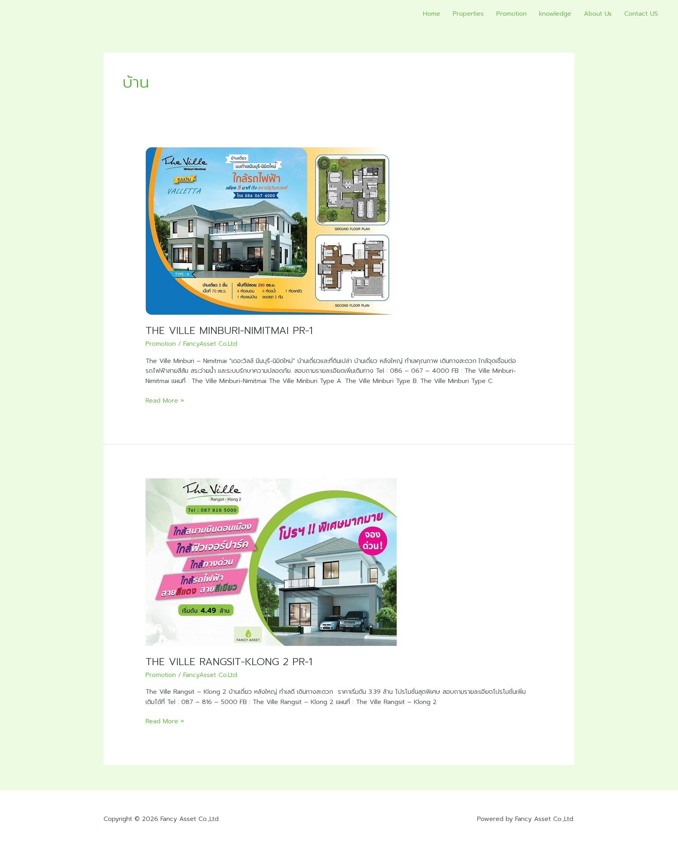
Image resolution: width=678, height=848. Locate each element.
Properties (468, 13)
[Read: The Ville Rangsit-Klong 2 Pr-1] (271, 562)
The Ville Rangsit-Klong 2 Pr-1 (229, 661)
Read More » (165, 400)
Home (431, 13)
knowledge (555, 13)
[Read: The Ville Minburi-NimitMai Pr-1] (271, 230)
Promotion (511, 13)
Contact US (641, 13)
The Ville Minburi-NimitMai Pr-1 (229, 330)
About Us (598, 13)
